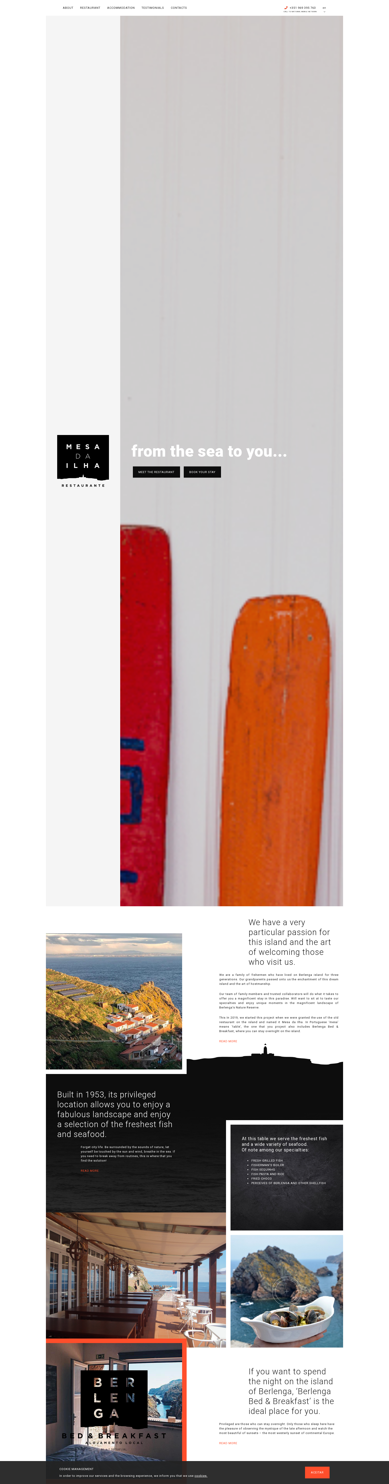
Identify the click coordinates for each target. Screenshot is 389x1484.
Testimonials (153, 7)
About (68, 7)
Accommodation (121, 7)
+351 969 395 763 (300, 8)
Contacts (179, 7)
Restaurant (90, 7)
